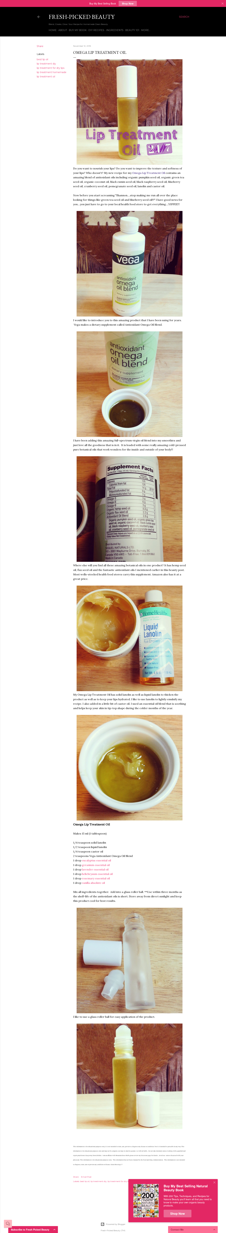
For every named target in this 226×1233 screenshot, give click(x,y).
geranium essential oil (96, 865)
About (62, 30)
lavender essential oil (95, 869)
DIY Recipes (96, 30)
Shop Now (128, 3)
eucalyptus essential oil (96, 860)
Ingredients (114, 30)
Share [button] (40, 46)
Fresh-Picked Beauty (81, 17)
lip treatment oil (46, 76)
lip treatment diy (46, 63)
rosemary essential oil (96, 878)
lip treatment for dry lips (50, 67)
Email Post (86, 1177)
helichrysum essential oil (97, 874)
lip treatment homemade (51, 72)
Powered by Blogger (115, 1224)
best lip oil (42, 59)
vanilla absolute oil (93, 882)
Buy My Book (78, 30)
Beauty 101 (132, 30)
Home (53, 30)
